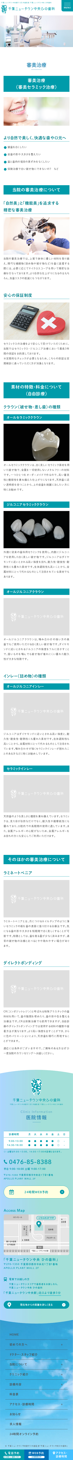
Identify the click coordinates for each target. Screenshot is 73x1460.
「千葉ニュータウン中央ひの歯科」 (54, 1446)
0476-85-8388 (30, 1162)
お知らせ (15, 1414)
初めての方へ (19, 1344)
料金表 (14, 1394)
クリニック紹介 (19, 1374)
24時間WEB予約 (36, 1192)
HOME (14, 1334)
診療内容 (16, 1384)
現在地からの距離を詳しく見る (36, 1305)
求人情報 (16, 1424)
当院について (18, 1364)
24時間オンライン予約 (24, 1434)
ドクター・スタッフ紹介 (24, 1354)
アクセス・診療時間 (22, 1404)
